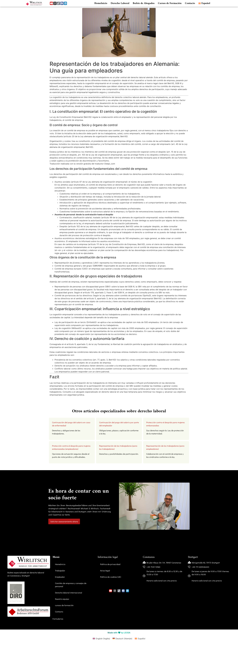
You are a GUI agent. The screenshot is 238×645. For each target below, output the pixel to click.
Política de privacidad (110, 564)
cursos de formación (64, 605)
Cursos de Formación (169, 3)
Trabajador (60, 570)
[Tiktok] (58, 3)
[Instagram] (54, 3)
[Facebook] (61, 3)
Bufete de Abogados (143, 3)
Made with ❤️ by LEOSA (119, 632)
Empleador (60, 576)
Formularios (58, 618)
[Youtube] (51, 3)
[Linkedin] (65, 3)
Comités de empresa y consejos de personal (70, 585)
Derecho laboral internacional (68, 592)
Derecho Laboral (120, 3)
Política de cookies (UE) (110, 576)
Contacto (190, 3)
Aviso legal (105, 570)
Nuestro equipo (62, 599)
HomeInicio (100, 3)
